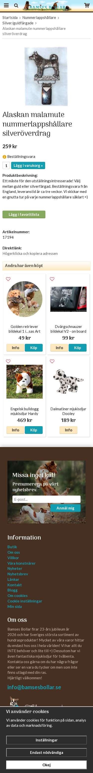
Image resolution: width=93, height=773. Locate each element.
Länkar (13, 579)
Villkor (13, 557)
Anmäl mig (65, 508)
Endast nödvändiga (46, 752)
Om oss (13, 552)
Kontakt (14, 585)
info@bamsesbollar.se (34, 687)
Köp (33, 347)
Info (15, 347)
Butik (12, 547)
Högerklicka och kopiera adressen (30, 253)
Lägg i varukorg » (28, 165)
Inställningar (47, 740)
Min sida (14, 606)
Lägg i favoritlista (24, 214)
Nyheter (14, 568)
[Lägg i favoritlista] (8, 279)
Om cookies (17, 595)
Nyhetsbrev (17, 574)
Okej (46, 765)
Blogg (12, 590)
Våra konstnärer (21, 563)
